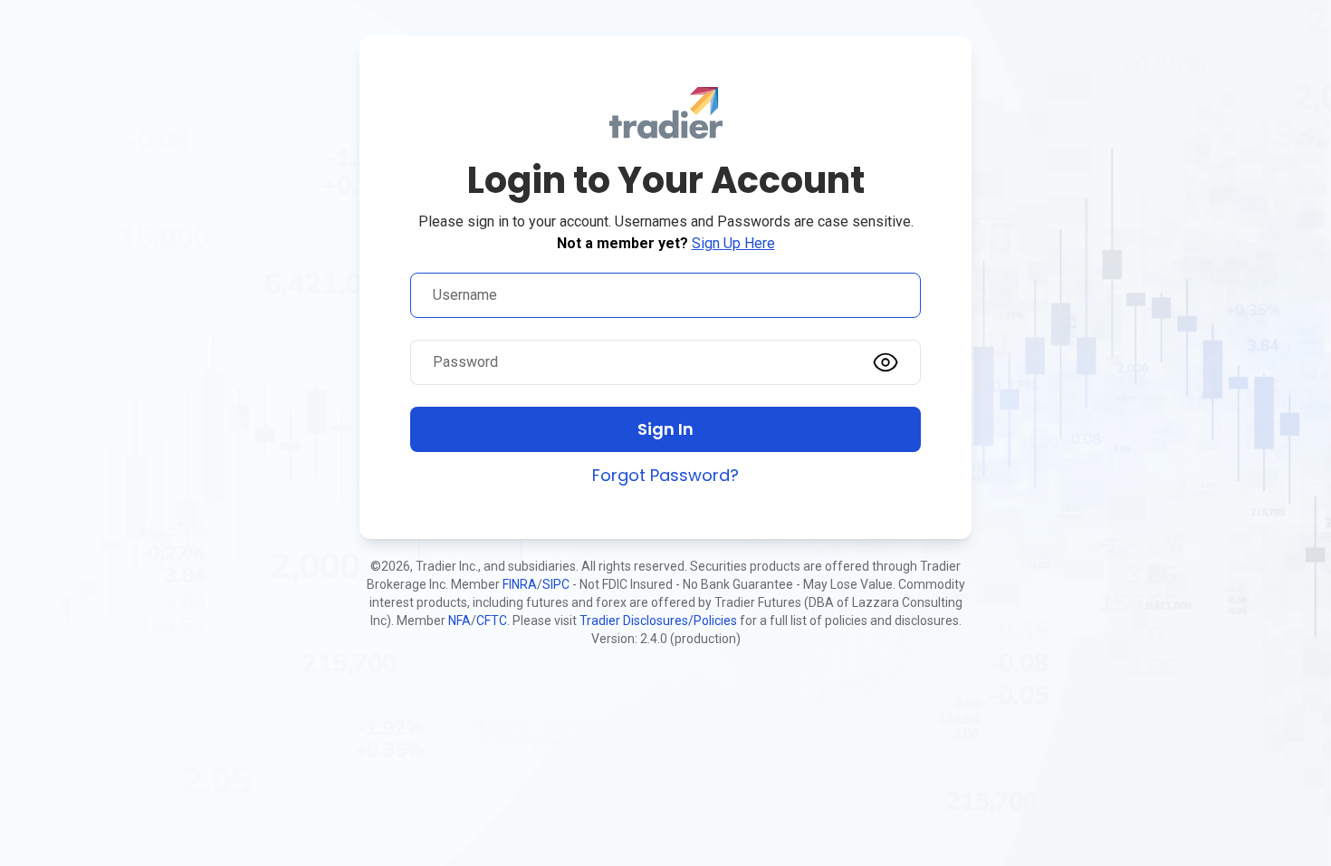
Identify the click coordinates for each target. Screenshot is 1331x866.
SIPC (556, 584)
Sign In (665, 429)
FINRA (520, 584)
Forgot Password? (665, 475)
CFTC (491, 620)
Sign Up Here (733, 243)
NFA (459, 620)
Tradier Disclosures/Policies (658, 620)
